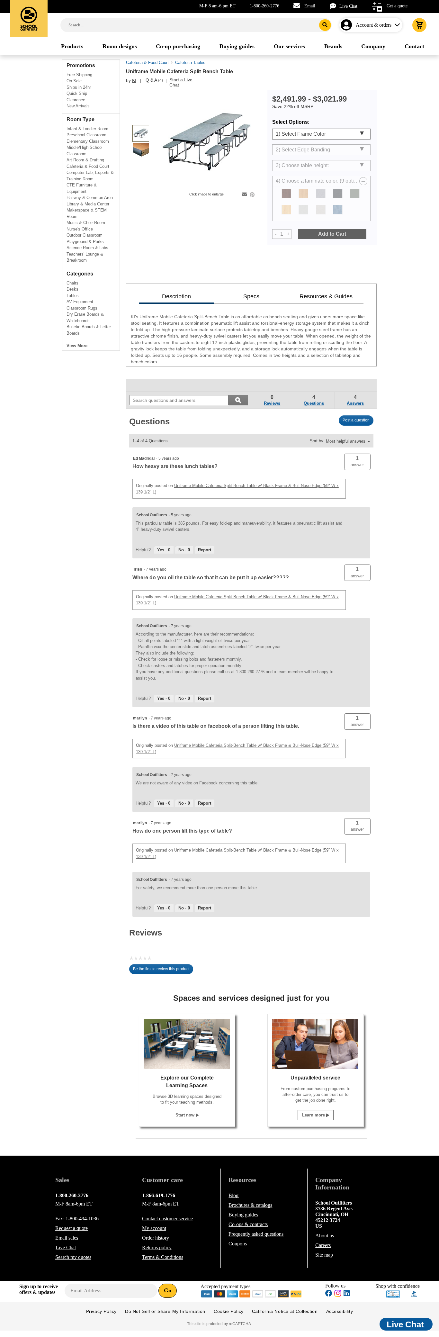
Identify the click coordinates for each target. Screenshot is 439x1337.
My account (154, 1228)
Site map (324, 1255)
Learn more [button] (314, 1115)
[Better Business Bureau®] (414, 1293)
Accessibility (339, 1311)
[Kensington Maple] (286, 209)
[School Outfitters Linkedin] (347, 1294)
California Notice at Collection (285, 1311)
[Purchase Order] (270, 1293)
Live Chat (348, 6)
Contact (167, 1218)
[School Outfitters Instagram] (337, 1295)
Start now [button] (185, 1115)
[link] (144, 385)
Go (167, 1290)
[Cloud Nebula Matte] (321, 193)
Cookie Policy (229, 1311)
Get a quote (397, 6)
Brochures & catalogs (250, 1205)
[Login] (347, 25)
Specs (251, 296)
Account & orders (373, 25)
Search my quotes (73, 1257)
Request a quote (71, 1228)
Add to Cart (332, 234)
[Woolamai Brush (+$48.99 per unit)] (338, 209)
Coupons (237, 1243)
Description (176, 296)
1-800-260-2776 (264, 6)
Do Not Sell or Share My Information (165, 1311)
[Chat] (334, 6)
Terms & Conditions (162, 1257)
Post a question (356, 420)
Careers (323, 1245)
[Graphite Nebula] (338, 193)
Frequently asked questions (255, 1234)
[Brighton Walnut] (286, 193)
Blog (233, 1195)
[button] (357, 462)
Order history (155, 1238)
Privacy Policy (101, 1311)
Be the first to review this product (163, 970)
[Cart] (419, 25)
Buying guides (243, 1214)
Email (309, 6)
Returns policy (157, 1247)
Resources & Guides (326, 296)
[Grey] (355, 193)
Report (204, 549)
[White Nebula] (321, 209)
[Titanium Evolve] (303, 209)
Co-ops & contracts (248, 1224)
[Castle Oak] (303, 193)
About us (324, 1235)
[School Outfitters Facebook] (328, 1294)
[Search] (325, 25)
